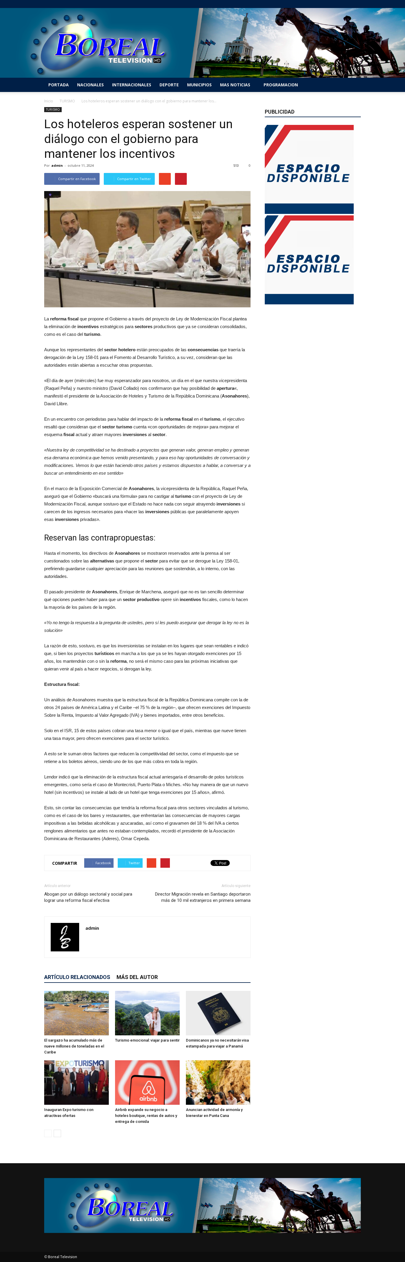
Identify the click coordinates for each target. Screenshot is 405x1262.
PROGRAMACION (281, 85)
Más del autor (137, 977)
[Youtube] (356, 4)
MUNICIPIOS (199, 85)
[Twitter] (346, 4)
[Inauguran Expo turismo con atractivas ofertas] (76, 1082)
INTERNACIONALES (131, 85)
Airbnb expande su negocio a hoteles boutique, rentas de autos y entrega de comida (146, 1115)
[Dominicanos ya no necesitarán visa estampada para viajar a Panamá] (218, 1013)
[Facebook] (327, 4)
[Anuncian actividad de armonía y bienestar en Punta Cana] (218, 1082)
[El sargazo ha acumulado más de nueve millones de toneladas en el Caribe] (76, 1013)
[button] (354, 85)
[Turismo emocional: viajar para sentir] (147, 1013)
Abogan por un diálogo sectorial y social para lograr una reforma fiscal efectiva (88, 897)
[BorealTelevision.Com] (202, 43)
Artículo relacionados (77, 977)
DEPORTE (169, 85)
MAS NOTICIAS (235, 85)
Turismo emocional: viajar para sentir (147, 1040)
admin (57, 165)
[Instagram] (336, 4)
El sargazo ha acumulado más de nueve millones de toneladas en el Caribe (74, 1046)
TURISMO (53, 109)
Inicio (48, 101)
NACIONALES (90, 85)
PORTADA (58, 85)
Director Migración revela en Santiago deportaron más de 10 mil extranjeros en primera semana (203, 897)
